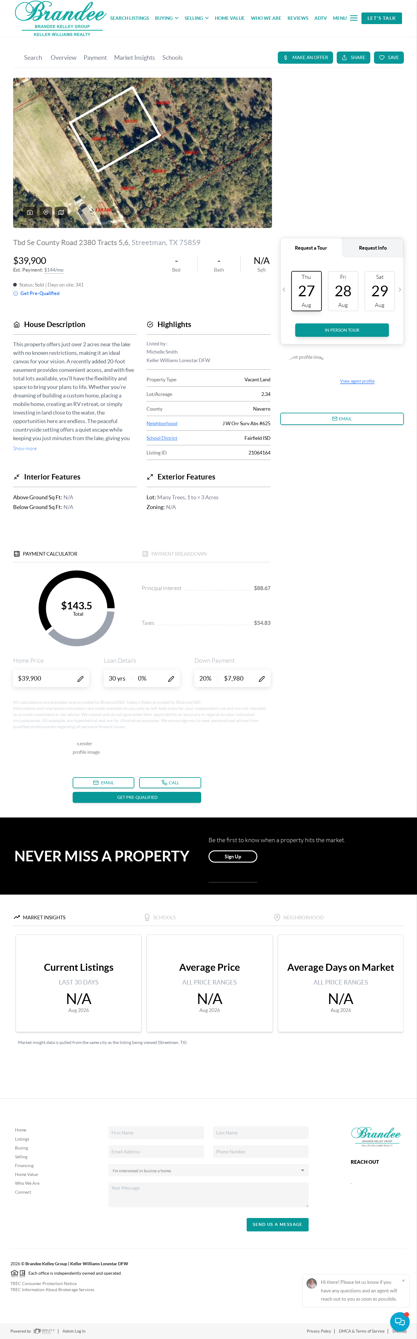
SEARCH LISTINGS (129, 18)
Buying (21, 1147)
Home (20, 1129)
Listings (22, 1139)
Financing (24, 1165)
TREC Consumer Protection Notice (43, 1283)
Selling (21, 1156)
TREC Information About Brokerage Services (52, 1289)
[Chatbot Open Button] (400, 1322)
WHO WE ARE (266, 18)
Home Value (26, 1174)
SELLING (194, 18)
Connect (23, 1192)
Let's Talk (382, 18)
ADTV (320, 18)
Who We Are (27, 1183)
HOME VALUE (230, 18)
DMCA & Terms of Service (362, 1331)
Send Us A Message (278, 1224)
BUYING (164, 18)
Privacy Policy (319, 1331)
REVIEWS (298, 18)
